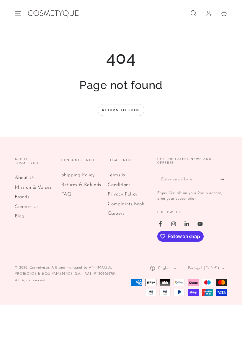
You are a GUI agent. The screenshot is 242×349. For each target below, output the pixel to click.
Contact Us (27, 206)
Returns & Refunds (81, 184)
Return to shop (121, 110)
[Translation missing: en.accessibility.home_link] (53, 13)
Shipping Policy (78, 175)
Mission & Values (33, 187)
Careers (116, 213)
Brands (22, 197)
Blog (19, 216)
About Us (25, 177)
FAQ (66, 194)
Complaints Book (126, 204)
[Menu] (18, 13)
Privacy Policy (122, 194)
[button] (193, 13)
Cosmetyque (39, 267)
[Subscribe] (223, 179)
